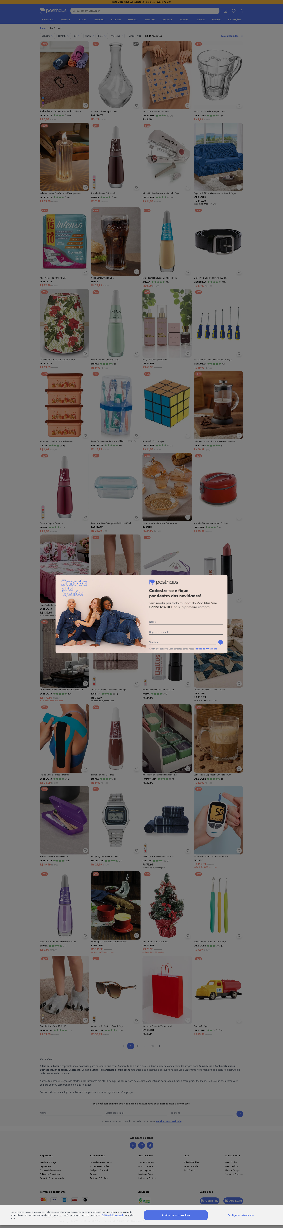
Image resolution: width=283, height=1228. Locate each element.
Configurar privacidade (241, 1215)
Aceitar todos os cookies (176, 1215)
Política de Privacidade (206, 648)
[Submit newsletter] (220, 642)
